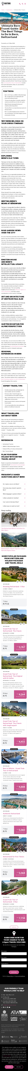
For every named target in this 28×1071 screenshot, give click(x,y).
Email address (4, 963)
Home (2, 9)
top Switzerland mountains (17, 346)
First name (4, 951)
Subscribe (14, 972)
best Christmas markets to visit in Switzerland (13, 379)
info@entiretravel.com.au (9, 1005)
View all (14, 927)
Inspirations (9, 9)
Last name (4, 957)
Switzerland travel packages (18, 464)
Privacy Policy (7, 1056)
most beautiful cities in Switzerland (12, 82)
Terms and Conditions (20, 976)
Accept (9, 1066)
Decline (19, 1066)
